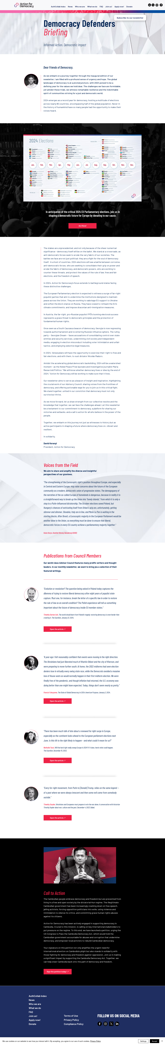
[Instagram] (105, 1024)
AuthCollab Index (38, 995)
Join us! (33, 1015)
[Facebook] (161, 5)
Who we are (35, 1003)
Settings (143, 1041)
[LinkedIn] (117, 1024)
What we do (35, 1007)
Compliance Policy (73, 1023)
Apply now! (35, 1019)
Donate (32, 1023)
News (32, 999)
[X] (111, 1024)
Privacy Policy (71, 1019)
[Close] (162, 1041)
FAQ (31, 1011)
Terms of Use (71, 1015)
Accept (154, 1041)
